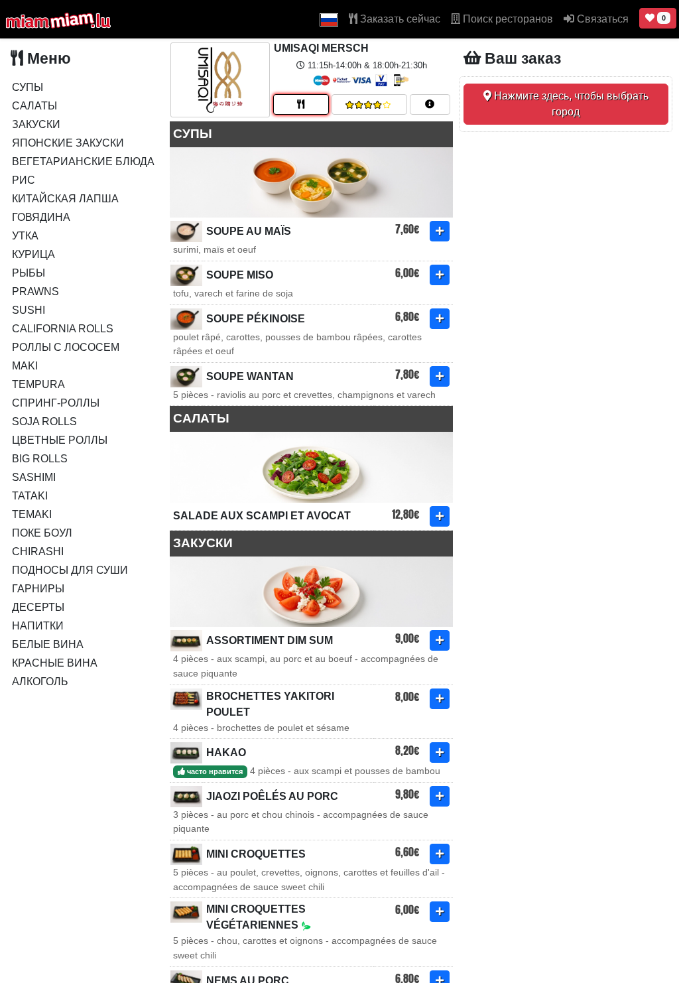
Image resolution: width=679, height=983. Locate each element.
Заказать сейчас (398, 19)
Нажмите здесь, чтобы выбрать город (569, 103)
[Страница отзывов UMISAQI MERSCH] (369, 104)
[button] (328, 19)
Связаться (601, 19)
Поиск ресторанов (506, 19)
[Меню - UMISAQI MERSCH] (301, 104)
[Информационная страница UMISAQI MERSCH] (430, 104)
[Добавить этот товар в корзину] (440, 231)
